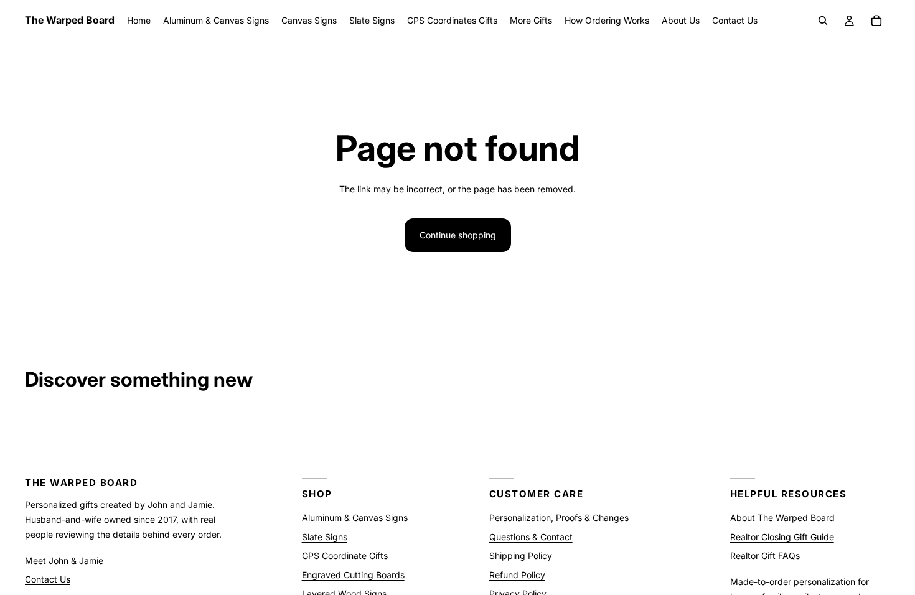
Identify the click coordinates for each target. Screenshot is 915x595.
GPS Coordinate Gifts (345, 555)
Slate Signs (324, 536)
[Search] (823, 20)
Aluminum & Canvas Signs (355, 517)
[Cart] (876, 20)
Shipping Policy (520, 555)
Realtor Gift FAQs (765, 555)
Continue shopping (458, 235)
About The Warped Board (782, 517)
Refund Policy (517, 574)
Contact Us (47, 579)
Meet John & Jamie (64, 560)
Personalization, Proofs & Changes (559, 517)
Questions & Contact (531, 536)
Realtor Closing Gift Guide (782, 536)
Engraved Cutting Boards (353, 574)
